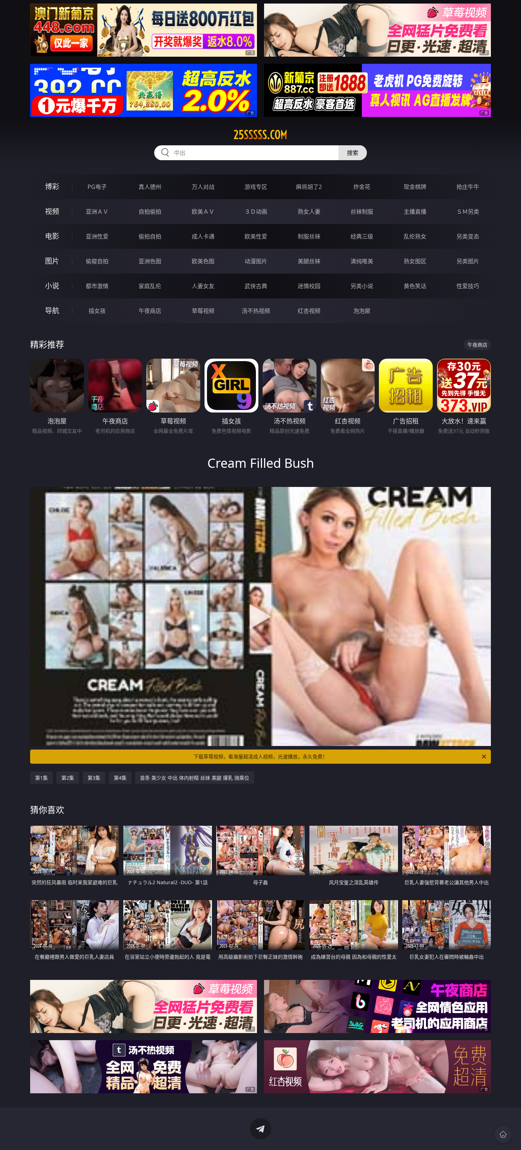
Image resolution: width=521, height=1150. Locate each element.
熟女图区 (415, 261)
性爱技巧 (467, 286)
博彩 (52, 186)
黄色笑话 (415, 286)
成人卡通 (203, 236)
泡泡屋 (361, 311)
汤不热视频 (256, 311)
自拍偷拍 (150, 211)
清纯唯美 (362, 261)
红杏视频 (309, 311)
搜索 (352, 153)
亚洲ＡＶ (97, 211)
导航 (52, 310)
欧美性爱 (256, 236)
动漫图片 (256, 261)
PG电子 (97, 187)
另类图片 (467, 261)
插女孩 (97, 311)
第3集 (94, 777)
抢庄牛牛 (467, 187)
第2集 (67, 777)
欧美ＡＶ (203, 211)
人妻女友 (203, 286)
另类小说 (362, 286)
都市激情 (97, 286)
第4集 (120, 777)
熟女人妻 (309, 211)
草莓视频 (203, 311)
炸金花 (361, 187)
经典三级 (362, 236)
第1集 (41, 777)
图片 (52, 261)
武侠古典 (256, 286)
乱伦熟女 (415, 236)
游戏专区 (256, 187)
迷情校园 (309, 286)
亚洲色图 (150, 261)
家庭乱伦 (150, 286)
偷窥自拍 (97, 261)
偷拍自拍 (150, 236)
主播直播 (415, 211)
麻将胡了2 (309, 187)
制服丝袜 (309, 236)
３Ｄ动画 (256, 211)
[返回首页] (502, 1134)
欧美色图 (203, 261)
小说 (52, 286)
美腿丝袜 (309, 261)
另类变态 (467, 236)
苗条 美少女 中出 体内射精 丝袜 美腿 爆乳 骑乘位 (194, 777)
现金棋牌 (415, 187)
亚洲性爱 (97, 236)
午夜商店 (150, 311)
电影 (52, 236)
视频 (52, 211)
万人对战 (203, 187)
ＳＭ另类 (467, 211)
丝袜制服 (362, 211)
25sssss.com (260, 135)
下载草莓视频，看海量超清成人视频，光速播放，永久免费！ (260, 756)
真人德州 (150, 187)
